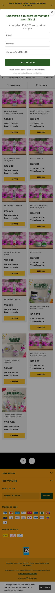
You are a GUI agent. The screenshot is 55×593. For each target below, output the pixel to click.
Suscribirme (27, 62)
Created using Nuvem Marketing (27, 73)
